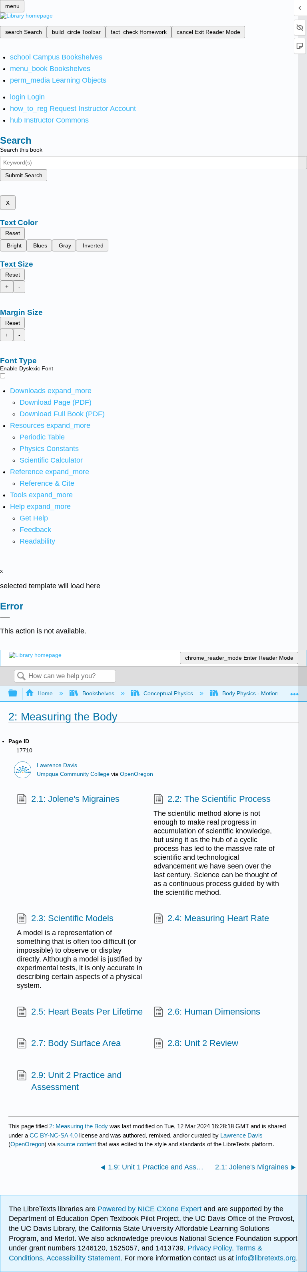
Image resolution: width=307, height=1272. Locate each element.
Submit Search (23, 175)
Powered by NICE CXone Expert (150, 1209)
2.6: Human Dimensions (213, 1012)
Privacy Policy (209, 1248)
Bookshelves (98, 693)
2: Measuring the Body (78, 1126)
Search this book (21, 149)
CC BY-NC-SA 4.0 (54, 1135)
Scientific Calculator (51, 460)
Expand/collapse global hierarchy (18, 693)
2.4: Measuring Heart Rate (218, 918)
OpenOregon (136, 774)
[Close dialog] (5, 617)
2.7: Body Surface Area (75, 1043)
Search (21, 677)
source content (76, 1144)
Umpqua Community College (73, 774)
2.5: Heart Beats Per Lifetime (86, 1012)
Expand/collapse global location (294, 691)
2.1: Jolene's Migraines (75, 799)
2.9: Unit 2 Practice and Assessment (76, 1081)
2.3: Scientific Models (72, 918)
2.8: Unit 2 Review (202, 1043)
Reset (12, 233)
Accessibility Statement (83, 1258)
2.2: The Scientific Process (219, 799)
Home (45, 693)
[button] (35, 530)
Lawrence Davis (57, 765)
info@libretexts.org (265, 1258)
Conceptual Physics (168, 693)
